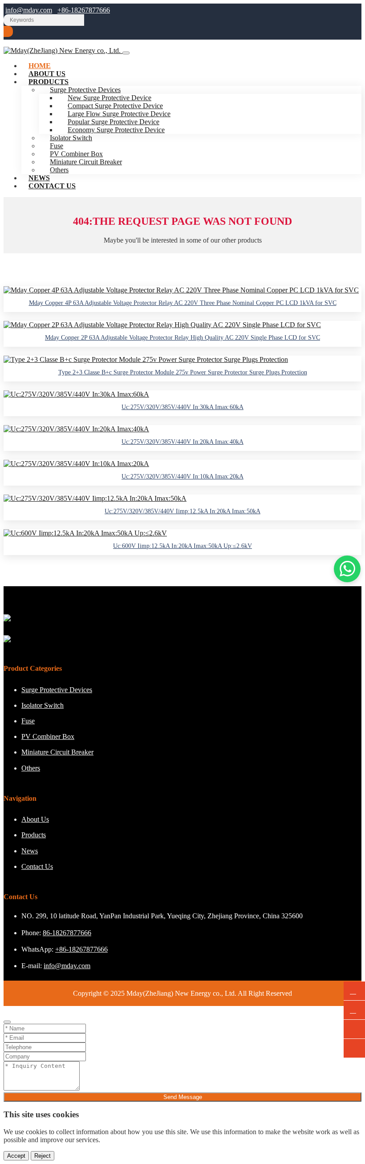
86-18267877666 (67, 933)
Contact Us (52, 186)
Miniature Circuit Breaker (86, 162)
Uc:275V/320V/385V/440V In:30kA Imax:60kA (182, 407)
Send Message (182, 1097)
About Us (35, 819)
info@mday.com (28, 10)
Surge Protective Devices (56, 690)
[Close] (7, 1022)
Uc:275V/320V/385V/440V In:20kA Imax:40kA (182, 441)
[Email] (354, 1010)
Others (59, 170)
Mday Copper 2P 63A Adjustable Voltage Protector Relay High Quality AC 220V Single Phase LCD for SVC (182, 337)
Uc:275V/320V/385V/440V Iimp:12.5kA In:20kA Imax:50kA (182, 511)
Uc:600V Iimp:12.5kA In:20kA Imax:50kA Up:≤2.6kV (182, 546)
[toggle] (126, 53)
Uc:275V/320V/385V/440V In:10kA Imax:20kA (182, 476)
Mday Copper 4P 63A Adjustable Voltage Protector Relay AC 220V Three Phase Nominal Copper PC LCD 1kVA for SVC (183, 303)
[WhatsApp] (354, 991)
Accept (16, 1155)
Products (48, 81)
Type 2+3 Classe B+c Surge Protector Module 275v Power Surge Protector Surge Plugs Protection (182, 372)
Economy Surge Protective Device (116, 130)
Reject (42, 1155)
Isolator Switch (42, 705)
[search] (8, 31)
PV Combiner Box (47, 736)
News (29, 851)
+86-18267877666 (83, 10)
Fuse (28, 721)
